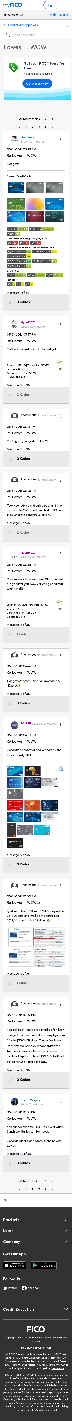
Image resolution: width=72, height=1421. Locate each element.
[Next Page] (52, 127)
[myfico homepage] (12, 4)
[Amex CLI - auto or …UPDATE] (52, 119)
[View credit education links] (66, 1309)
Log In (50, 5)
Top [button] (5, 1200)
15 (21, 625)
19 (21, 1070)
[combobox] (36, 34)
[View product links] (66, 1220)
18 (21, 973)
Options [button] (68, 25)
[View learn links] (66, 1231)
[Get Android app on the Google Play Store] (43, 1265)
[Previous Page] (20, 127)
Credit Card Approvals (23, 25)
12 (21, 385)
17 (21, 855)
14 (21, 523)
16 (21, 694)
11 (21, 292)
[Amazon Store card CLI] (45, 119)
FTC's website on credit (44, 1409)
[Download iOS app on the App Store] (14, 1265)
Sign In (63, 15)
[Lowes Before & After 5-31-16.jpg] (36, 947)
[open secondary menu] (67, 5)
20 (21, 1153)
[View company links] (66, 1241)
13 (21, 449)
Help (53, 15)
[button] (61, 137)
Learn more (58, 1368)
